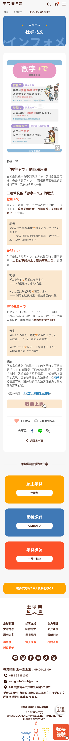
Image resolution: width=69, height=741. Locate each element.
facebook (32, 431)
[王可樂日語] (12, 3)
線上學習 (34, 489)
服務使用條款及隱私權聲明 (34, 707)
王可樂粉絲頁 (31, 658)
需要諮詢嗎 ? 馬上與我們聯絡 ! (34, 588)
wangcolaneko (23, 658)
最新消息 (53, 634)
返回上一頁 (36, 440)
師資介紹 (30, 623)
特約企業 (53, 642)
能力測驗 (53, 623)
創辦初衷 (8, 623)
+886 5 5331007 (18, 675)
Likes (25, 421)
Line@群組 (15, 658)
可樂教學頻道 (38, 658)
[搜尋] (49, 4)
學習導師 (34, 555)
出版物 (7, 642)
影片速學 (53, 629)
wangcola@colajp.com (23, 681)
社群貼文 (18, 12)
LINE (40, 431)
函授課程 (34, 522)
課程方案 (8, 634)
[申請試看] (61, 739)
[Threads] (54, 658)
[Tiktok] (46, 658)
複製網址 (48, 431)
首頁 (6, 12)
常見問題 (30, 642)
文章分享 (8, 629)
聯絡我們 (8, 647)
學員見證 (30, 634)
